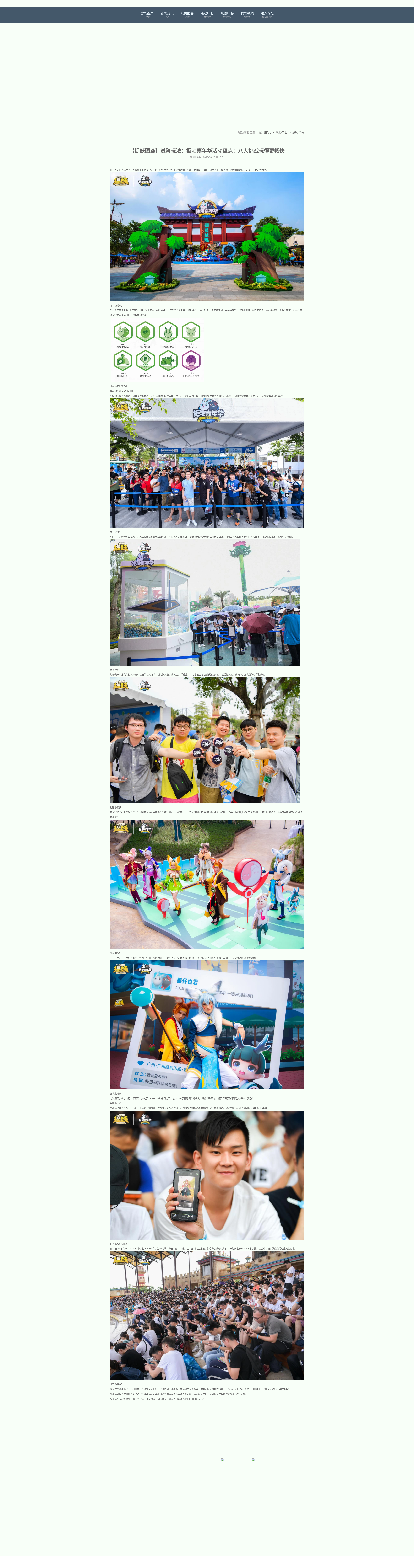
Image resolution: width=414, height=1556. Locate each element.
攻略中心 (227, 15)
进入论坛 (267, 15)
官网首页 (147, 15)
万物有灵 (296, 15)
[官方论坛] (160, 1475)
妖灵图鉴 (187, 15)
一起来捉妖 (117, 15)
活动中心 (207, 15)
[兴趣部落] (191, 1475)
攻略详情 (298, 132)
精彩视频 (247, 15)
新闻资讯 (167, 15)
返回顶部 (309, 1460)
